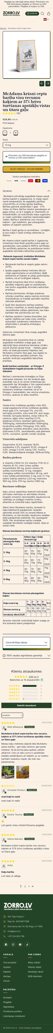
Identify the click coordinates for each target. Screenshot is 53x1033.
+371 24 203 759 (16, 936)
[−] (5, 133)
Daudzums (7, 128)
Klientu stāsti (34, 967)
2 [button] (25, 886)
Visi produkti (9, 962)
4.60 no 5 (34, 676)
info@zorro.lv (14, 931)
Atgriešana (8, 1006)
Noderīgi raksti (35, 971)
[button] (42, 13)
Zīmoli (6, 981)
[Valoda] (46, 19)
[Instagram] (13, 944)
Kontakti (7, 997)
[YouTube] (20, 944)
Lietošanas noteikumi (14, 1016)
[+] (16, 133)
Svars (5, 139)
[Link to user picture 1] (7, 772)
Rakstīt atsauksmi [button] (26, 705)
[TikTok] (27, 944)
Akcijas (7, 976)
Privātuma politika (12, 1011)
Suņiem (7, 967)
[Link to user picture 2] (22, 772)
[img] (7, 723)
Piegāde (7, 1002)
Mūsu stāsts (34, 962)
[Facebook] (6, 944)
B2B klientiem (35, 976)
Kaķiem (7, 971)
